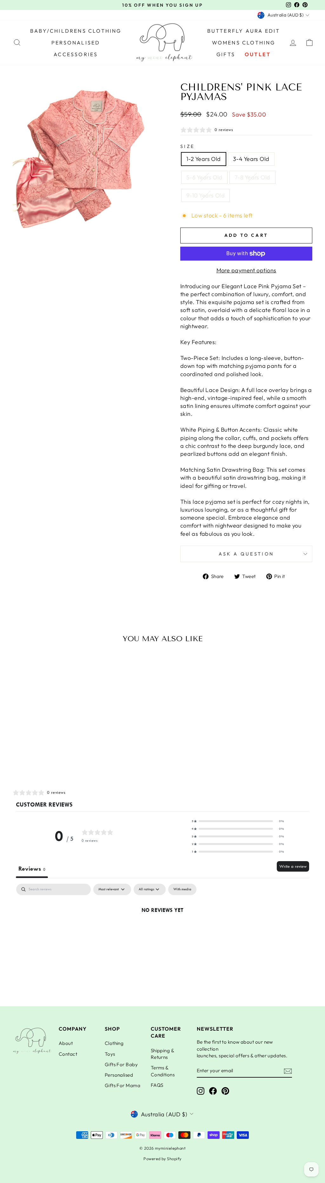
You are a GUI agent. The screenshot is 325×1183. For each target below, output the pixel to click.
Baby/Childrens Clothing (76, 31)
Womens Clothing (243, 42)
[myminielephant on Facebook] (213, 1091)
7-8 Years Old (252, 177)
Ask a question (246, 554)
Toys (110, 1054)
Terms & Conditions (163, 1071)
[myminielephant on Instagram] (200, 1091)
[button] (238, 821)
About (66, 1043)
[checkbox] (182, 889)
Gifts (225, 54)
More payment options (246, 270)
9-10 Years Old (205, 195)
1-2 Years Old (203, 159)
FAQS (157, 1085)
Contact (68, 1054)
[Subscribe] (288, 1071)
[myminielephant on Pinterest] (225, 1091)
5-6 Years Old (204, 177)
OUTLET (258, 54)
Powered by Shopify (162, 1158)
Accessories (76, 54)
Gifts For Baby (121, 1064)
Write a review (293, 866)
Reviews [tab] (31, 868)
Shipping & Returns (162, 1053)
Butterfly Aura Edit (243, 31)
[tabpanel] (162, 931)
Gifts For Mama (122, 1085)
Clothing (114, 1043)
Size (187, 146)
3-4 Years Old (251, 159)
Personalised (75, 42)
